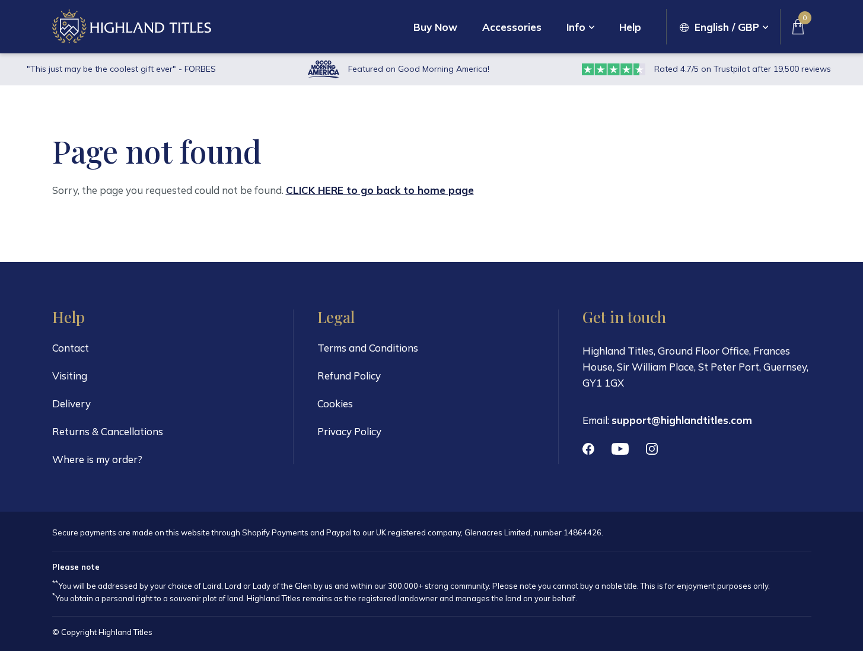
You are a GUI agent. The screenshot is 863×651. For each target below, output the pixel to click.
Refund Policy (349, 375)
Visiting (69, 375)
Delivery (71, 403)
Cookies (335, 403)
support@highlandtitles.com (682, 420)
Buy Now (435, 27)
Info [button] (575, 27)
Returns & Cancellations (107, 431)
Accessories (512, 27)
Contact (70, 348)
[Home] (131, 26)
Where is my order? (97, 459)
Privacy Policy (349, 431)
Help (630, 27)
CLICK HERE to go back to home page (380, 190)
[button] (724, 27)
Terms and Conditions (367, 348)
